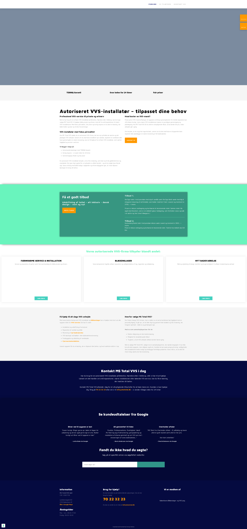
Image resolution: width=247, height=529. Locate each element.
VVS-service (75, 322)
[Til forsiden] (69, 4)
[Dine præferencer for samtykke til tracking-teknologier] (3, 525)
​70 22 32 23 (114, 499)
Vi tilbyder (165, 4)
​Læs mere (41, 298)
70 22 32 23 (101, 390)
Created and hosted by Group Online (123, 526)
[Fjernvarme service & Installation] (41, 282)
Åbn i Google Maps (66, 504)
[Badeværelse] (206, 282)
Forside (152, 4)
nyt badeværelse (77, 333)
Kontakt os (180, 4)
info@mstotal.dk (124, 390)
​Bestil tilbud (69, 210)
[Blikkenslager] (123, 282)
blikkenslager (95, 320)
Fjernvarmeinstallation (71, 341)
